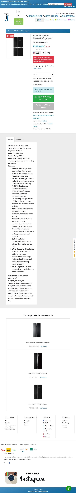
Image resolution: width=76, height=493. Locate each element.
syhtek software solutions (41, 491)
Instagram (47, 437)
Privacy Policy (8, 427)
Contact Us (27, 421)
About (47, 20)
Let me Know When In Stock (43, 98)
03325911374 (52, 16)
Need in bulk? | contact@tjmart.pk (65, 13)
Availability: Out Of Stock (43, 106)
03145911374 (68, 16)
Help (52, 20)
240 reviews (50, 66)
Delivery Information (10, 425)
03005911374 (35, 16)
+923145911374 (48, 81)
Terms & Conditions (10, 429)
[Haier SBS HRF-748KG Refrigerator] (18, 46)
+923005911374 (38, 81)
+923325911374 (37, 85)
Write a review (37, 68)
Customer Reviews (74, 245)
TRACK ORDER (70, 6)
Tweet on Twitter (49, 426)
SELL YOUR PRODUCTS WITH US (19, 21)
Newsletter (65, 427)
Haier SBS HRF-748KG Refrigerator (20, 31)
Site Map (26, 425)
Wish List (64, 425)
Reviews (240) (19, 139)
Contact (59, 20)
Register (72, 20)
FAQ (6, 421)
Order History (65, 423)
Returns (26, 423)
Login (65, 20)
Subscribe (68, 4)
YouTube (47, 434)
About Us (7, 423)
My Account (65, 421)
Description (10, 139)
